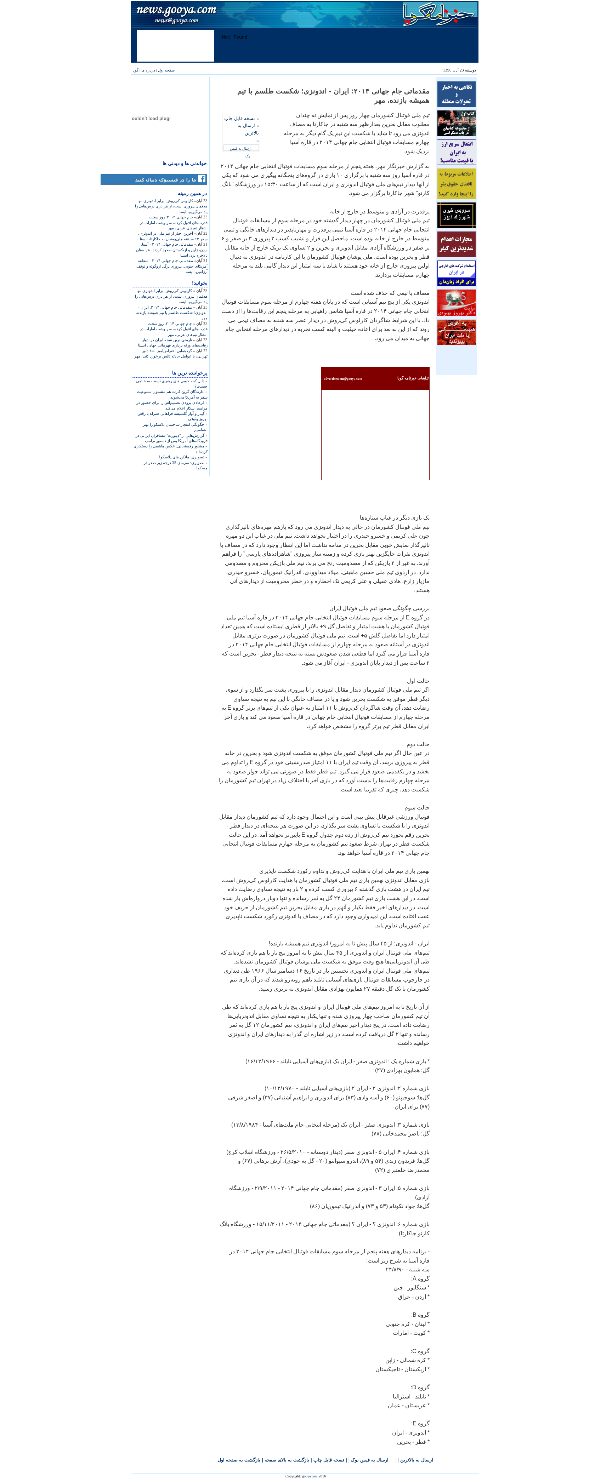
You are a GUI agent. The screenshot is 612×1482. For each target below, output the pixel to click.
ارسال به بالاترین (416, 1460)
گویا (135, 70)
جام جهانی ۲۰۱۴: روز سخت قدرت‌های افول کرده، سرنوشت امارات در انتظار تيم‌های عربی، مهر (174, 222)
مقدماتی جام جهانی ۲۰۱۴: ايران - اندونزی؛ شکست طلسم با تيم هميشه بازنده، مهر (172, 312)
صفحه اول (166, 70)
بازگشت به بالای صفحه (287, 1460)
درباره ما (148, 70)
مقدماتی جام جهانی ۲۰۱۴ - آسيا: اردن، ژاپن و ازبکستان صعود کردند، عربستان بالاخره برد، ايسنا (172, 249)
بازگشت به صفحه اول (239, 1460)
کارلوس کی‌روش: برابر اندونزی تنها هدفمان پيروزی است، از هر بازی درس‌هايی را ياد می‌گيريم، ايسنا (171, 206)
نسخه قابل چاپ (239, 118)
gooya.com (310, 1476)
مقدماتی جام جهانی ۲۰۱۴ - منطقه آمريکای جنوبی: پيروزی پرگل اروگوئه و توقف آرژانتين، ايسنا (172, 266)
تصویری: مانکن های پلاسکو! (181, 457)
